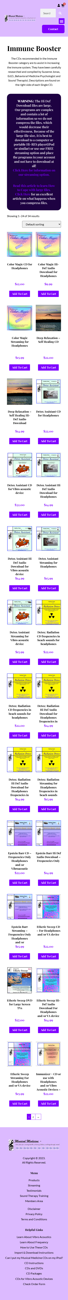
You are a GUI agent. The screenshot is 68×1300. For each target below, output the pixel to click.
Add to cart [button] (19, 294)
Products (34, 1180)
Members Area (34, 1201)
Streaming (34, 1185)
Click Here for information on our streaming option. (34, 172)
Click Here (22, 194)
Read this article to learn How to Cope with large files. (34, 188)
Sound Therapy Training (34, 1195)
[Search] (60, 13)
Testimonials (34, 1190)
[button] (62, 21)
